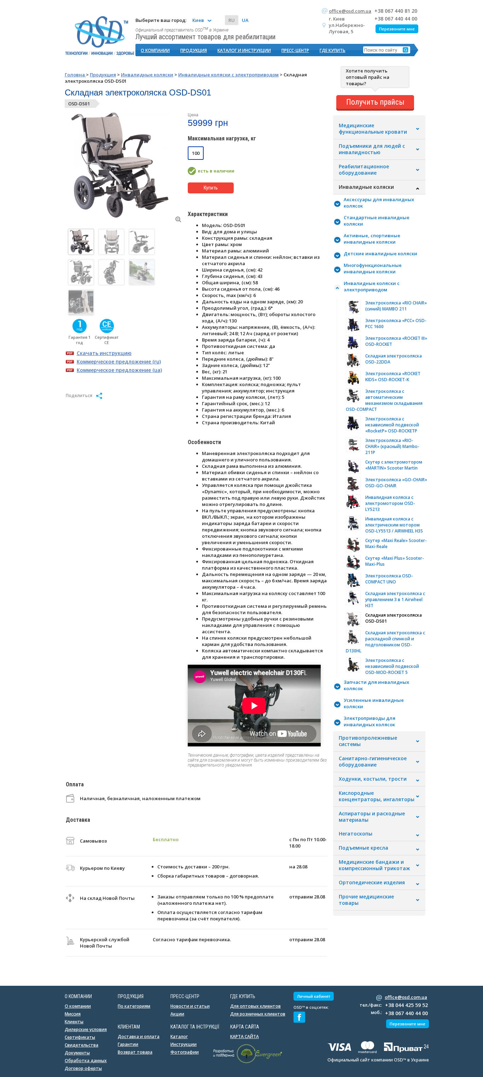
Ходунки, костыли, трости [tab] (373, 779)
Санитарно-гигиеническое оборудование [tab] (373, 761)
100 (195, 153)
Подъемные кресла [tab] (363, 848)
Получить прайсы (375, 102)
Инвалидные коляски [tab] (366, 187)
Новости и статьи (190, 1006)
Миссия (73, 1014)
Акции (177, 1014)
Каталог (179, 1037)
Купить (211, 188)
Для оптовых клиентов (255, 1006)
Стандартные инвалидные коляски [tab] (376, 220)
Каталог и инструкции (244, 50)
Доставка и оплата (138, 1037)
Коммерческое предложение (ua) (119, 370)
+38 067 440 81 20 (395, 10)
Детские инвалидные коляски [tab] (380, 253)
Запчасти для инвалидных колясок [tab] (376, 685)
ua (245, 20)
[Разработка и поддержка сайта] (247, 1062)
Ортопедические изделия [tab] (372, 882)
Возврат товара (135, 1052)
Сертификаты (80, 1037)
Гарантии (128, 1044)
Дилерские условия (86, 1029)
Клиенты (74, 1022)
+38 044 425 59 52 (406, 1005)
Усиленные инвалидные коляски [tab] (374, 703)
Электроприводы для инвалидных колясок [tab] (369, 721)
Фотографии (184, 1052)
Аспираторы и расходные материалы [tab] (372, 816)
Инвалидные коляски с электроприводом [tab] (372, 286)
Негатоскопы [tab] (355, 834)
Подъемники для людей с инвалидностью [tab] (372, 149)
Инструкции (183, 1044)
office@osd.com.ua (350, 11)
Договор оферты (83, 1068)
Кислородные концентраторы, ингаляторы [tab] (376, 796)
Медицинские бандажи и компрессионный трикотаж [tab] (374, 865)
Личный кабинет (313, 996)
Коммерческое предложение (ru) (119, 361)
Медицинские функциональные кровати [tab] (373, 128)
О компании (155, 50)
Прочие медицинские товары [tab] (366, 899)
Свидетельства (81, 1045)
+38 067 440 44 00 (395, 18)
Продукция (193, 50)
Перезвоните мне (397, 28)
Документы (77, 1053)
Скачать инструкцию (104, 353)
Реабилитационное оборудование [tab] (364, 169)
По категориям (134, 1006)
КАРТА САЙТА (244, 1037)
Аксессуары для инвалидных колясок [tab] (379, 202)
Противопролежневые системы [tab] (368, 741)
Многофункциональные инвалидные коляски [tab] (373, 268)
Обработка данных (86, 1061)
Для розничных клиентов (257, 1014)
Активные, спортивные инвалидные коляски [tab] (372, 238)
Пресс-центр (295, 50)
